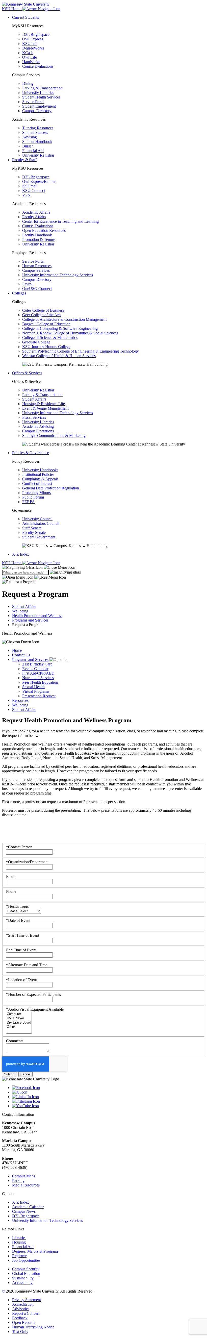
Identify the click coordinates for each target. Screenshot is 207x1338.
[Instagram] (108, 1101)
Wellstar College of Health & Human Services (59, 356)
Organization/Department (27, 862)
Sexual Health (33, 687)
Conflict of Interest (37, 483)
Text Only (20, 1331)
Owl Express (32, 39)
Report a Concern (26, 1313)
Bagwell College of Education (46, 324)
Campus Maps (23, 1176)
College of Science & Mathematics (49, 337)
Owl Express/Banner (39, 181)
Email (10, 876)
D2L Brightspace (35, 34)
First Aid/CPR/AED (38, 673)
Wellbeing (20, 611)
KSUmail (29, 43)
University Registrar (38, 155)
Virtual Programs (35, 691)
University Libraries (38, 92)
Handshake (31, 62)
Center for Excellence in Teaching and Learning (60, 221)
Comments (14, 1041)
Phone (11, 891)
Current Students (25, 17)
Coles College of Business (43, 310)
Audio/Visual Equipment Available (35, 1009)
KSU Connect (33, 190)
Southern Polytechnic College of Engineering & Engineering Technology (80, 351)
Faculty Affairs (34, 217)
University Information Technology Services (57, 275)
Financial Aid (33, 150)
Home (17, 650)
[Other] (19, 1027)
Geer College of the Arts (41, 315)
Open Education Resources (44, 230)
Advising (29, 137)
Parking (18, 1180)
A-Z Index (20, 554)
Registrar (19, 1256)
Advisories (20, 1309)
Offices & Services (27, 373)
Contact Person (19, 847)
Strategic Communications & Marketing (54, 435)
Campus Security (25, 1269)
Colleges (19, 293)
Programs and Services (30, 620)
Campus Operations (38, 431)
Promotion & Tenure (38, 239)
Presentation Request (39, 696)
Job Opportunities (26, 1260)
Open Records (23, 1322)
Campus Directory (36, 111)
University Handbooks (40, 470)
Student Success (35, 132)
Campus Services (36, 270)
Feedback (20, 1318)
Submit (9, 1074)
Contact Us (21, 655)
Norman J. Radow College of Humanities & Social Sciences (70, 333)
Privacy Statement (26, 1300)
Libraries (19, 1237)
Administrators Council (40, 523)
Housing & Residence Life (43, 404)
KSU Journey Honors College (46, 346)
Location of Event (21, 980)
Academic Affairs (36, 212)
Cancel (25, 1074)
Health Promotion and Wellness (37, 615)
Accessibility (22, 1282)
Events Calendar (35, 668)
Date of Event (18, 920)
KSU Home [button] (12, 9)
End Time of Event (21, 950)
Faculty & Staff (24, 160)
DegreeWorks (33, 48)
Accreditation (23, 1304)
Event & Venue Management (45, 408)
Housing (19, 1242)
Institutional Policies (38, 474)
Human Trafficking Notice (33, 1327)
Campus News (24, 1211)
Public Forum (33, 497)
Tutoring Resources (37, 128)
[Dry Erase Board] (19, 1023)
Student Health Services (41, 97)
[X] (108, 1092)
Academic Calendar (28, 1207)
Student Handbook (37, 141)
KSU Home (12, 563)
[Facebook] (108, 1087)
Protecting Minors (36, 492)
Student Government (38, 537)
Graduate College (36, 342)
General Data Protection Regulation (50, 488)
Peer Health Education (40, 682)
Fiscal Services (34, 417)
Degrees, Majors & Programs (35, 1251)
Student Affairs (34, 399)
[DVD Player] (19, 1018)
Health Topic (17, 906)
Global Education (26, 1273)
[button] (38, 567)
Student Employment (39, 106)
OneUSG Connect (37, 288)
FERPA (28, 502)
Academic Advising (38, 426)
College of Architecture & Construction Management (64, 319)
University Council (37, 519)
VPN (26, 195)
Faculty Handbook (37, 235)
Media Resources (26, 1185)
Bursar (27, 146)
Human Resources (36, 266)
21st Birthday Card (37, 664)
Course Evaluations (37, 66)
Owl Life (29, 57)
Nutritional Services (38, 678)
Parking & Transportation (42, 88)
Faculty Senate (34, 532)
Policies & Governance (30, 453)
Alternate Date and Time (26, 965)
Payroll (28, 284)
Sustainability (23, 1278)
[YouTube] (108, 1106)
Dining (27, 83)
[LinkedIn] (108, 1097)
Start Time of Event (22, 935)
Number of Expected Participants (33, 994)
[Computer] (19, 1014)
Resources (20, 700)
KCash (27, 53)
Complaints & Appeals (40, 479)
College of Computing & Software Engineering (60, 328)
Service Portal (33, 102)
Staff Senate (31, 528)
